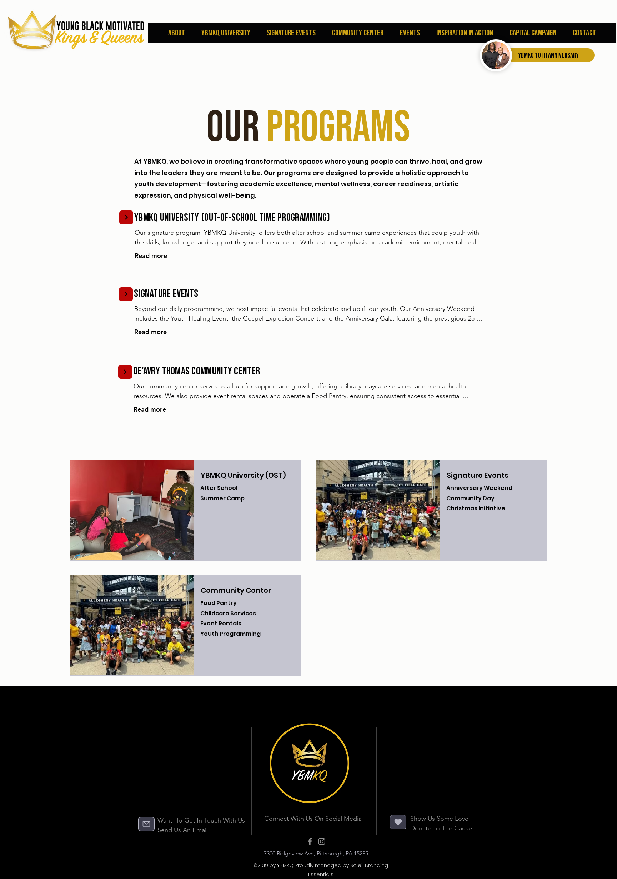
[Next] (126, 217)
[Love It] (398, 822)
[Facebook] (310, 841)
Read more (151, 256)
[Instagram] (321, 841)
